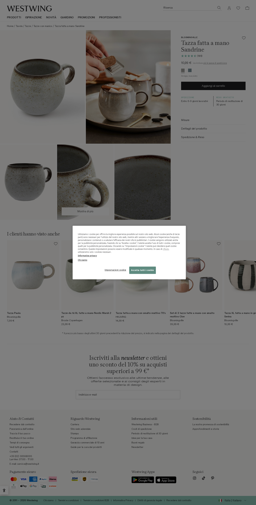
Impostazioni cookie (115, 270)
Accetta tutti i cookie (142, 270)
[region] (129, 252)
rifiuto (166, 249)
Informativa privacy (87, 255)
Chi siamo (82, 260)
